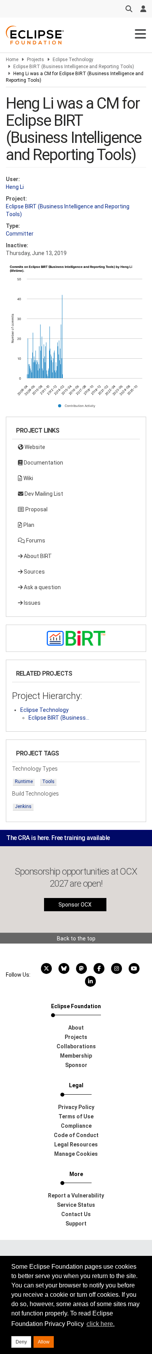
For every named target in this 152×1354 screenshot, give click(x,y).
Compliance (76, 1126)
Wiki (27, 478)
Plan (28, 525)
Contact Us (76, 1214)
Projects (35, 59)
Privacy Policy (76, 1107)
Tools (48, 781)
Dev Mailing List (43, 494)
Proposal (36, 509)
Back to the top (76, 938)
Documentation (43, 463)
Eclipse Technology (73, 59)
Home (12, 59)
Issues (32, 603)
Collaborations (76, 1046)
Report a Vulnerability (76, 1195)
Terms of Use (76, 1116)
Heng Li (15, 187)
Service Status (76, 1205)
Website (34, 447)
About (76, 1028)
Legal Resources (76, 1144)
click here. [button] (101, 1324)
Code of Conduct (76, 1135)
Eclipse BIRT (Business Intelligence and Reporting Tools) (73, 66)
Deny (21, 1342)
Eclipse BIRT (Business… (58, 718)
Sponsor (76, 1065)
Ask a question (42, 587)
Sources (34, 572)
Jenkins (23, 806)
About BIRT (37, 556)
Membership (76, 1056)
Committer (20, 234)
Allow (43, 1342)
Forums (35, 540)
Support (76, 1223)
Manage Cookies (76, 1154)
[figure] (76, 339)
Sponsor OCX (75, 904)
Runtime (24, 781)
